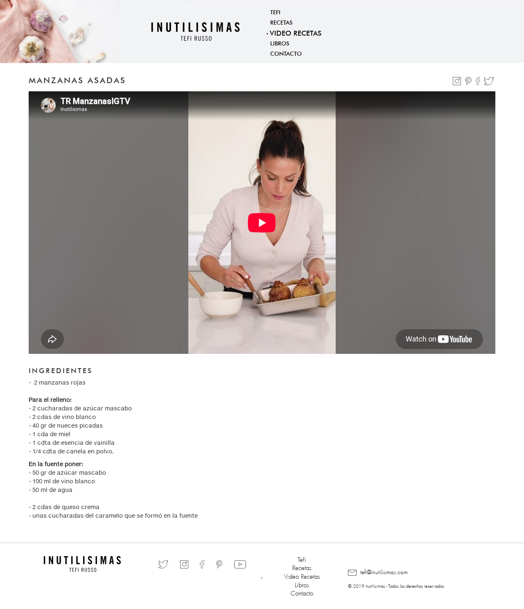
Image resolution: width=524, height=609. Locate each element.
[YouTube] (240, 564)
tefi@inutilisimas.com (383, 571)
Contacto (286, 52)
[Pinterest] (469, 79)
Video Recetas (295, 32)
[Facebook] (479, 79)
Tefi (275, 11)
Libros (279, 42)
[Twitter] (489, 79)
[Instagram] (458, 79)
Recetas (281, 21)
